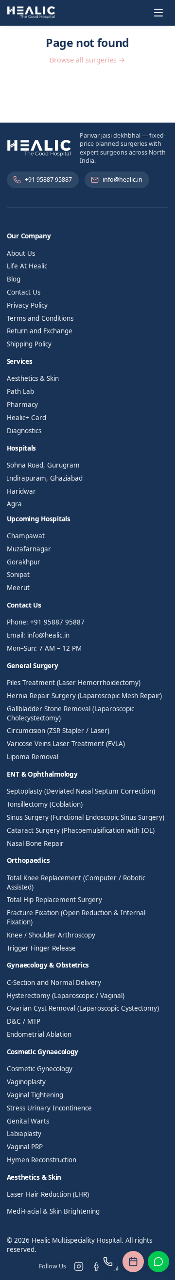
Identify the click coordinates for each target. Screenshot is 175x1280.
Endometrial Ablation (39, 1034)
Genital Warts (28, 1121)
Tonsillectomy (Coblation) (45, 804)
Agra (14, 504)
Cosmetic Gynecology (39, 1068)
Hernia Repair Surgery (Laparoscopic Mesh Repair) (84, 695)
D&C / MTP (23, 1021)
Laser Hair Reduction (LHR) (48, 1194)
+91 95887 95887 (48, 179)
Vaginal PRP (25, 1146)
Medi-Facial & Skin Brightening (53, 1211)
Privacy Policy (27, 305)
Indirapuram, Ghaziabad (45, 478)
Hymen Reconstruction (41, 1159)
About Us (21, 253)
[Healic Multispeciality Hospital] (31, 12)
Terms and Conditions (40, 318)
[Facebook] (96, 1266)
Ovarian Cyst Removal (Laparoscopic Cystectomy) (83, 1008)
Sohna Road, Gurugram (43, 465)
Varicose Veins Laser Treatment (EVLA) (66, 743)
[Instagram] (79, 1266)
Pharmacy (22, 404)
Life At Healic (27, 266)
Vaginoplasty (26, 1081)
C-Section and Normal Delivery (54, 982)
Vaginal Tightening (35, 1095)
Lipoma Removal (32, 756)
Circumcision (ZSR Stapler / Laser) (58, 730)
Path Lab (20, 391)
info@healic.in (122, 179)
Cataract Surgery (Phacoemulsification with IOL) (81, 830)
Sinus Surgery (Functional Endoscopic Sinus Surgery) (85, 817)
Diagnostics (24, 430)
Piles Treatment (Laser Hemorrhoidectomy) (73, 682)
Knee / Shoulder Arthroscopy (51, 935)
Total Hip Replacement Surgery (54, 899)
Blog (13, 279)
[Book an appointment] (133, 1261)
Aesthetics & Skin (33, 378)
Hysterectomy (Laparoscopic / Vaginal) (65, 995)
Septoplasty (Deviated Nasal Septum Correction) (81, 791)
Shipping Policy (29, 344)
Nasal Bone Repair (35, 843)
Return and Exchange (39, 331)
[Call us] (108, 1261)
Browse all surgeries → (87, 59)
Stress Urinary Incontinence (49, 1108)
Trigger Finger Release (41, 948)
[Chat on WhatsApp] (158, 1261)
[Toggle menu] (158, 12)
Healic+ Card (26, 417)
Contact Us (23, 292)
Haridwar (21, 491)
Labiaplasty (24, 1133)
